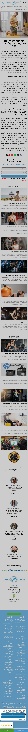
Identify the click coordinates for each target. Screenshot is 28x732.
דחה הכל (13, 717)
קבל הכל (13, 714)
